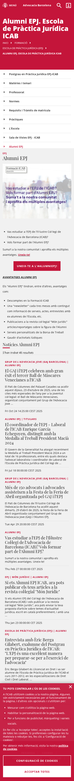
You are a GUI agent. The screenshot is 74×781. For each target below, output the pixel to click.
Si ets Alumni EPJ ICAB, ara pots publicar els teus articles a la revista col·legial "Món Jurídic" (34, 587)
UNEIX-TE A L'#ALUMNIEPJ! (37, 266)
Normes (14, 101)
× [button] (70, 686)
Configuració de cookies (37, 761)
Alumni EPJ (16, 146)
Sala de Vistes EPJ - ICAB (24, 137)
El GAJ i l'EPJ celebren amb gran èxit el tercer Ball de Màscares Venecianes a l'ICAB (34, 375)
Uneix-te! (24, 254)
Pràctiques (16, 119)
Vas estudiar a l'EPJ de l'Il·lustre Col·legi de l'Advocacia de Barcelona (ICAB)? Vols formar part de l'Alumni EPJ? (33, 544)
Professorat (16, 92)
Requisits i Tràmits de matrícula (29, 110)
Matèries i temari (20, 83)
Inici (5, 43)
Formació (21, 43)
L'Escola (14, 128)
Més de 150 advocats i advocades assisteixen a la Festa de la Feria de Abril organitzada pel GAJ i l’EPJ (36, 491)
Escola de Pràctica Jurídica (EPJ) (23, 48)
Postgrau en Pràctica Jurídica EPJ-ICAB (33, 74)
